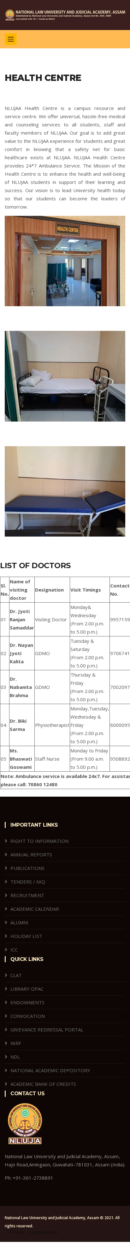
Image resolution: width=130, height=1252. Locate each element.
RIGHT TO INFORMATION (39, 841)
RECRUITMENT (27, 895)
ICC (14, 949)
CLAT (16, 975)
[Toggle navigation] (11, 39)
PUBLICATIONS (27, 868)
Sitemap (16, 1232)
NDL (15, 1057)
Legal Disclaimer (44, 1232)
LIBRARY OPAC (27, 989)
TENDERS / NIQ (27, 881)
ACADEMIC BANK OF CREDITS (43, 1084)
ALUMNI (19, 922)
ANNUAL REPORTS (31, 854)
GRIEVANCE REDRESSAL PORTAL (46, 1029)
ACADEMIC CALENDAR (34, 909)
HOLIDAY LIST (26, 936)
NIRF (15, 1043)
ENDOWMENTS (27, 1002)
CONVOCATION (27, 1016)
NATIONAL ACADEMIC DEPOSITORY (50, 1070)
